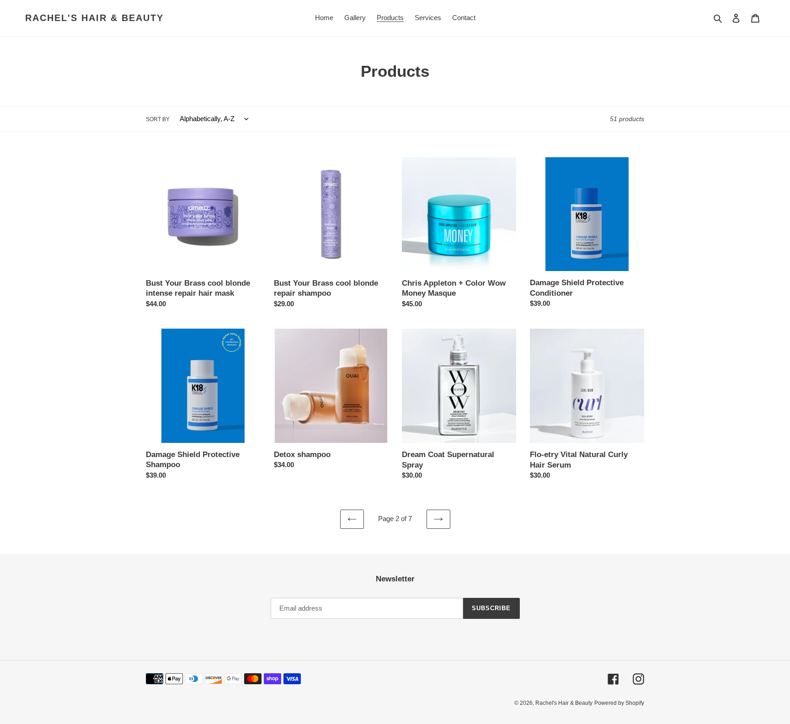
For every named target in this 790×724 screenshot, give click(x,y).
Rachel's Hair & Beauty (94, 18)
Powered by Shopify (619, 703)
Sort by (158, 119)
